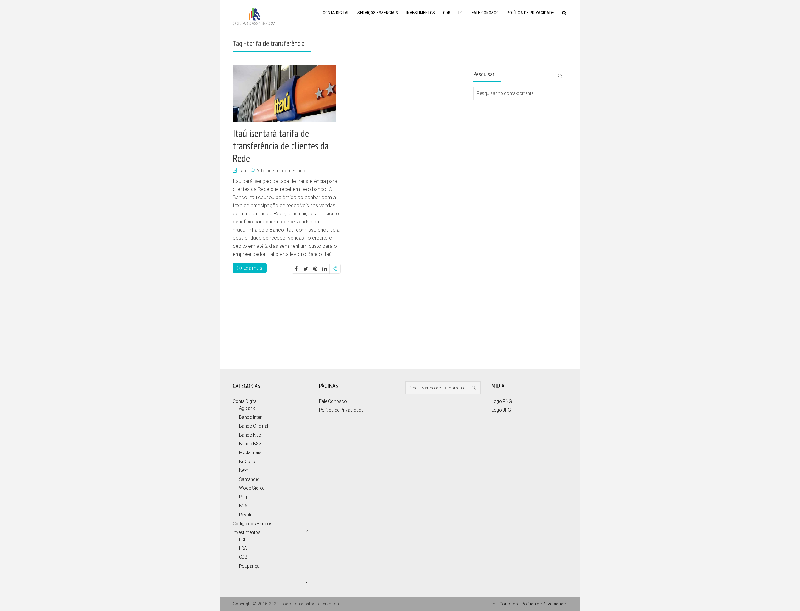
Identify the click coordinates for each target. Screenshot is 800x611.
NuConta (248, 461)
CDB (446, 12)
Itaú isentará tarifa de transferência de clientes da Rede (281, 146)
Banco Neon (251, 435)
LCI (461, 12)
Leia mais (252, 268)
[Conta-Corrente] (254, 15)
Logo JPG (501, 410)
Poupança (249, 566)
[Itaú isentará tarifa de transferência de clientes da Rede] (284, 93)
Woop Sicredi (252, 488)
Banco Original (253, 425)
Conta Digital (336, 12)
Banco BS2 (250, 443)
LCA (243, 548)
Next (243, 470)
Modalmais (250, 452)
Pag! (243, 496)
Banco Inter (250, 417)
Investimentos (420, 12)
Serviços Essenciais (378, 12)
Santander (249, 479)
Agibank (247, 408)
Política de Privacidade (530, 12)
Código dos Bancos (252, 523)
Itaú (242, 170)
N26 (243, 505)
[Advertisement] (504, 125)
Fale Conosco (485, 12)
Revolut (246, 514)
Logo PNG (502, 401)
